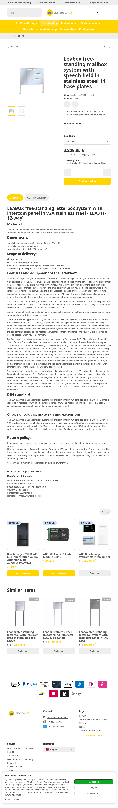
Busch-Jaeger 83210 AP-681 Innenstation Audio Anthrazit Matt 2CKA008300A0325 (22, 558)
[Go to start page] (59, 12)
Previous (14, 46)
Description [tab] (15, 197)
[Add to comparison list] (75, 104)
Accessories (67, 29)
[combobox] (87, 129)
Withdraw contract (95, 735)
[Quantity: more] (107, 172)
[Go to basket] (108, 12)
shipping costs (88, 154)
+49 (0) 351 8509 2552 (57, 717)
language (48, 743)
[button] (11, 111)
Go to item (95, 573)
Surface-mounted (91, 23)
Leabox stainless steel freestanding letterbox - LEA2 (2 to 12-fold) (58, 634)
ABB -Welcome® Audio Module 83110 (57, 555)
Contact (47, 711)
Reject (94, 787)
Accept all (94, 781)
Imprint (8, 799)
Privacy (16, 799)
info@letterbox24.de (55, 722)
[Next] (108, 512)
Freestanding (49, 23)
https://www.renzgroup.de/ (31, 495)
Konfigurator (87, 29)
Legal (82, 711)
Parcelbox (29, 29)
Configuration (93, 793)
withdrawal (63, 462)
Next (106, 46)
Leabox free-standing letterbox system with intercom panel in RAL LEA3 (93, 636)
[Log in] (101, 12)
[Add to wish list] (67, 104)
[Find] (38, 12)
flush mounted (69, 23)
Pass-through (28, 23)
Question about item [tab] (36, 197)
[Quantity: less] (67, 172)
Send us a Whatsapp (57, 726)
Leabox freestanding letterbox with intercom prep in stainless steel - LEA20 (22, 636)
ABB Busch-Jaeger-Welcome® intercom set (94, 555)
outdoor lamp (48, 29)
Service (11, 743)
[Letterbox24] (16, 23)
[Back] (102, 512)
